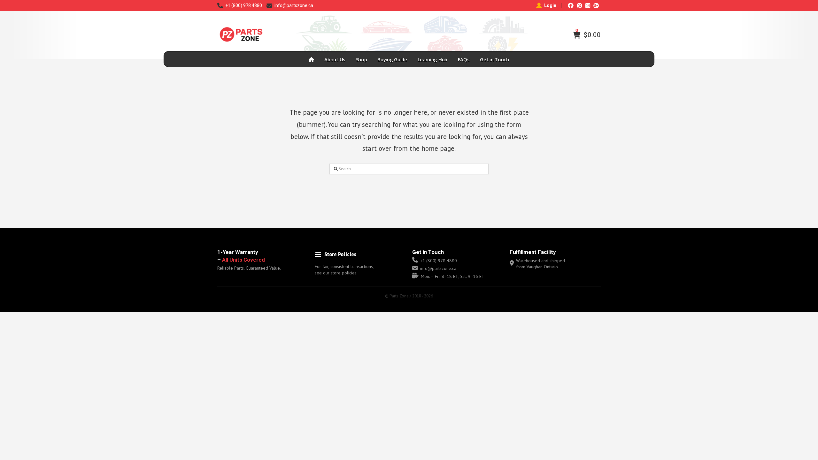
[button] (576, 35)
